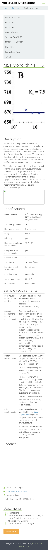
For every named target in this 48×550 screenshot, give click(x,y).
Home (6, 8)
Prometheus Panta (12, 52)
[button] (6, 103)
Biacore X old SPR (12, 17)
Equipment (16, 8)
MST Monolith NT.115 (14, 42)
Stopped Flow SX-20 (13, 37)
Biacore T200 (10, 22)
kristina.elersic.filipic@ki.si (16, 491)
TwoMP (8, 57)
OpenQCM (9, 47)
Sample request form (29, 413)
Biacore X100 (10, 27)
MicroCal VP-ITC (11, 32)
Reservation (11, 531)
